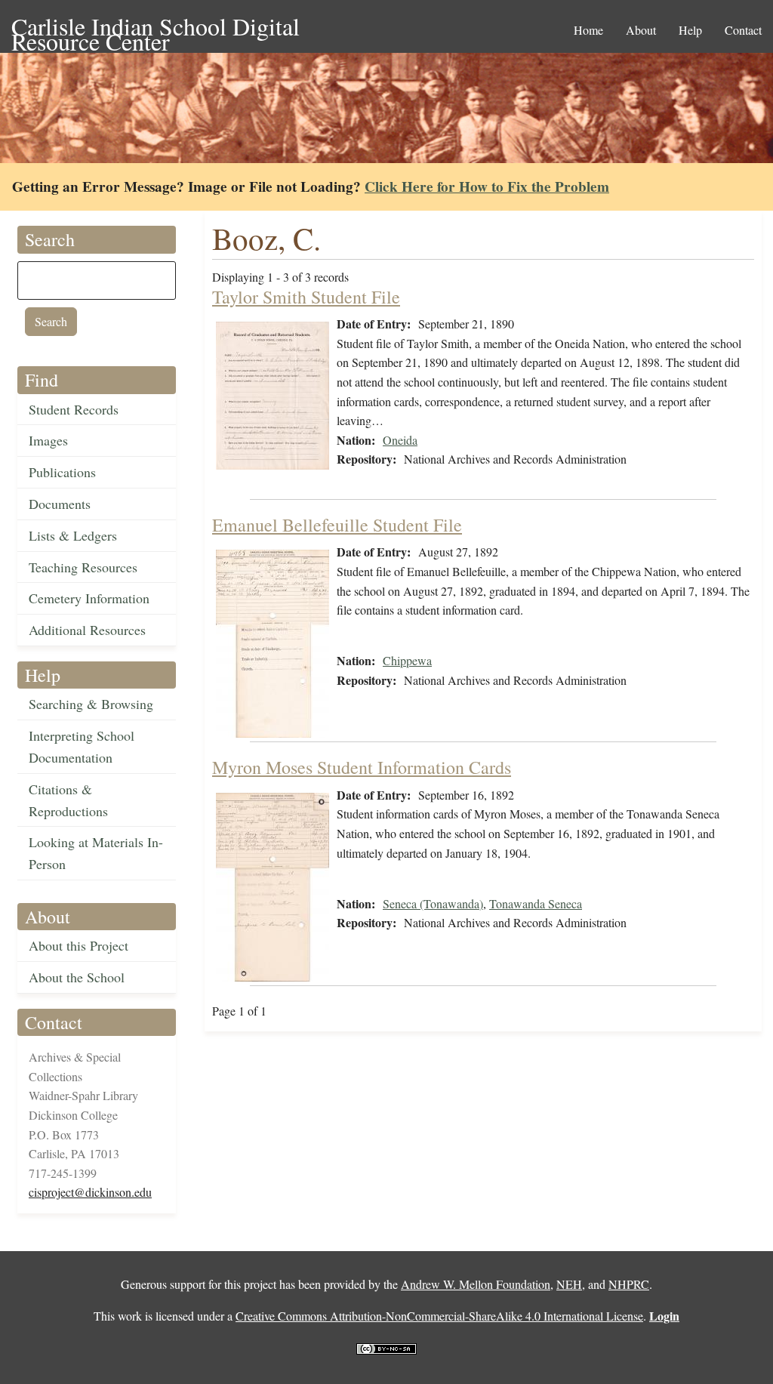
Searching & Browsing (91, 704)
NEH (569, 1284)
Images (48, 440)
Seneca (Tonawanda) (433, 903)
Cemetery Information (89, 598)
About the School (77, 977)
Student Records (74, 409)
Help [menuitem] (690, 30)
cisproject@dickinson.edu (90, 1192)
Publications (62, 472)
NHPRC (628, 1284)
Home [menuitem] (588, 30)
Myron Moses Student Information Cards (361, 767)
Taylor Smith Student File (306, 297)
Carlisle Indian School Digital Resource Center (155, 27)
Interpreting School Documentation (81, 746)
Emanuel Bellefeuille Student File (337, 525)
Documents (60, 504)
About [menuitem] (641, 30)
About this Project (78, 945)
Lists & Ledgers (73, 535)
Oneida (400, 440)
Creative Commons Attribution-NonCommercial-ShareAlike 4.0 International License (439, 1316)
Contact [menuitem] (743, 30)
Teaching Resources (83, 567)
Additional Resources (87, 630)
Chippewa (407, 660)
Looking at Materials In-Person (96, 853)
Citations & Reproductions (68, 800)
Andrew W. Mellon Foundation (475, 1284)
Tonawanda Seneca (535, 903)
